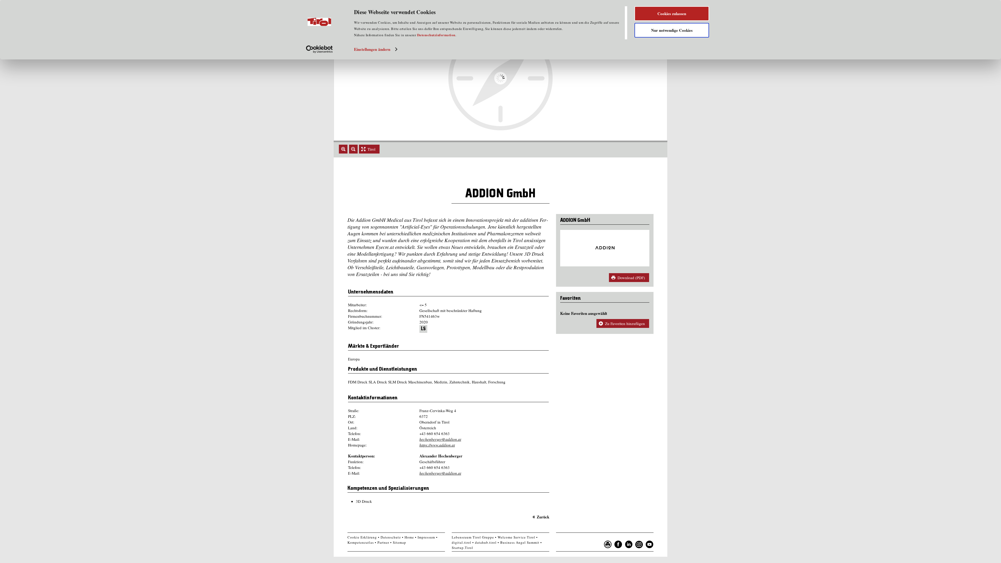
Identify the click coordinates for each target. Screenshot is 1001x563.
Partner (383, 542)
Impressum (426, 537)
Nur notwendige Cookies (672, 30)
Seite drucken (608, 544)
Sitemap (399, 542)
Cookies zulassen (671, 13)
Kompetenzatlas (360, 542)
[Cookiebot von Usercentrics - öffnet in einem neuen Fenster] (319, 49)
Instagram (639, 544)
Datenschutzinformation (436, 34)
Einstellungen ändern (372, 49)
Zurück (543, 517)
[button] (343, 149)
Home (409, 537)
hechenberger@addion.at (440, 439)
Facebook (618, 544)
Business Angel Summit (519, 542)
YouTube (650, 544)
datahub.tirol (486, 542)
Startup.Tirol (462, 547)
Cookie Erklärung (362, 537)
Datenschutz (391, 537)
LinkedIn (629, 544)
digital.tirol (461, 542)
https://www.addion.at (437, 445)
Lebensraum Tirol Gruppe (473, 537)
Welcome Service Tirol (516, 537)
